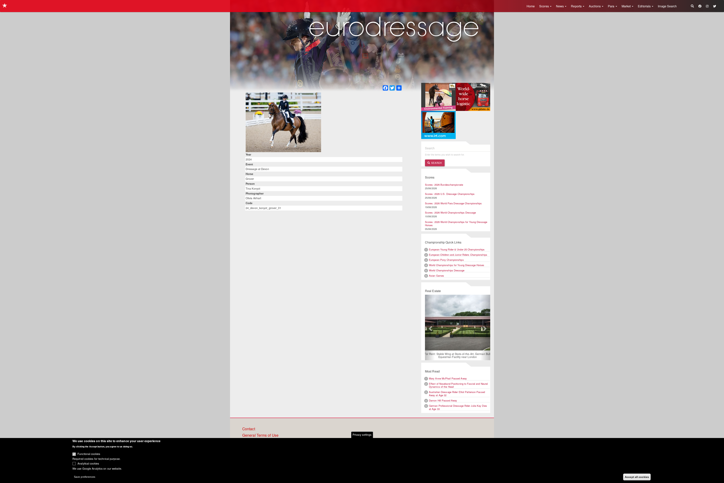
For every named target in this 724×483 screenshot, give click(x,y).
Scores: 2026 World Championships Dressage (450, 212)
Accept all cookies (637, 476)
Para (611, 6)
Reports (576, 6)
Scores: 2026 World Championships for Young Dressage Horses (456, 223)
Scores (544, 6)
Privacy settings (362, 434)
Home (531, 6)
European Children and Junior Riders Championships (458, 254)
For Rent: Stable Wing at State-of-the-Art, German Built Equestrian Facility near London (453, 355)
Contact (248, 429)
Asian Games (436, 275)
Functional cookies (88, 454)
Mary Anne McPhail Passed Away (448, 378)
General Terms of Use (260, 435)
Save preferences (84, 476)
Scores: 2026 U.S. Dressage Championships (450, 194)
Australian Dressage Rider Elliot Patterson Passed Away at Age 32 (457, 393)
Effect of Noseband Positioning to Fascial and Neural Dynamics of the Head (458, 385)
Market (627, 6)
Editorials (644, 6)
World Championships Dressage (446, 270)
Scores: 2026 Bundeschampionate (444, 184)
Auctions (595, 6)
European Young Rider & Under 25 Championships (457, 249)
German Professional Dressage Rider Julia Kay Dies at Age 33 (458, 407)
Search (436, 163)
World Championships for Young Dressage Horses (456, 265)
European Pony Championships (446, 260)
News (560, 6)
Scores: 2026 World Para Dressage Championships (453, 203)
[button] (430, 327)
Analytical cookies (88, 463)
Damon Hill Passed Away (443, 400)
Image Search (667, 6)
